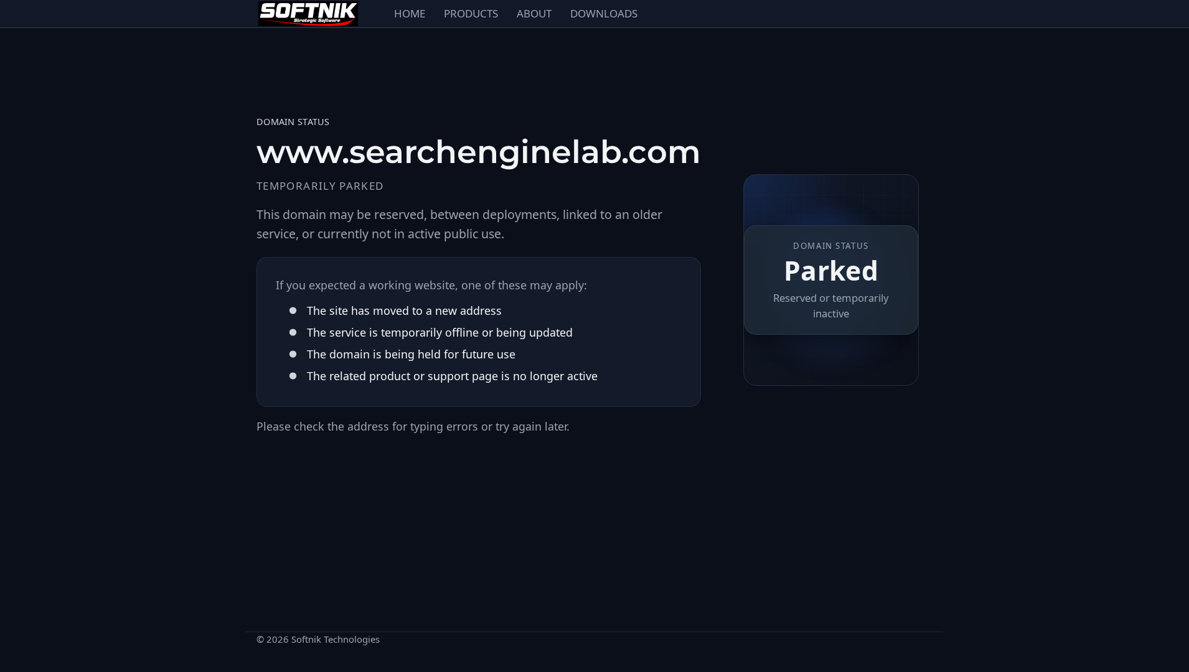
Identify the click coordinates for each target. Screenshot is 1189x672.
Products (471, 13)
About (534, 13)
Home (409, 13)
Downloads (603, 13)
